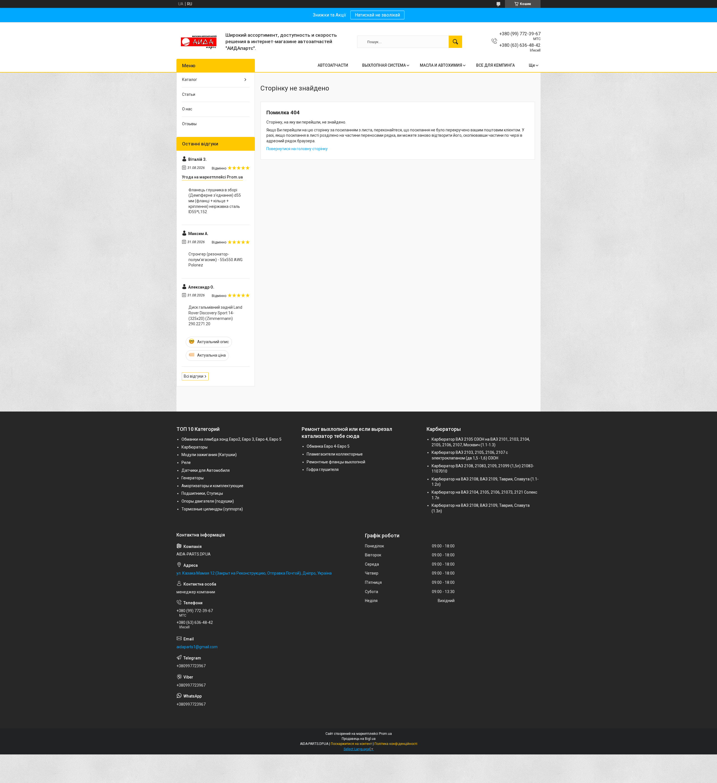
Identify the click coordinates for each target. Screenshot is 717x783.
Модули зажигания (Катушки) (209, 454)
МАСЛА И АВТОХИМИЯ (441, 65)
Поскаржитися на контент (351, 744)
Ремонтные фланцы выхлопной (336, 462)
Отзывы (189, 124)
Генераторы (192, 478)
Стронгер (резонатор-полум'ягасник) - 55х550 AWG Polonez (215, 259)
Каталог (189, 79)
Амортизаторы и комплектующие (212, 486)
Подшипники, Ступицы (202, 493)
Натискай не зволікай (377, 15)
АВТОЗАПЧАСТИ (333, 65)
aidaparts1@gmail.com (197, 647)
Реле (186, 462)
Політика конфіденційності (395, 744)
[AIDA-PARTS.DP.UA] (198, 42)
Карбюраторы (194, 447)
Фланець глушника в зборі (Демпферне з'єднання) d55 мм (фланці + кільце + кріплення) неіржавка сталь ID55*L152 (214, 201)
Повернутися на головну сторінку (297, 149)
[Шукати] (455, 42)
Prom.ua (385, 734)
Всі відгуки (193, 376)
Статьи (188, 94)
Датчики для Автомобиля (205, 470)
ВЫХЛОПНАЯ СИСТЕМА (384, 65)
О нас (187, 109)
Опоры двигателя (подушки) (207, 501)
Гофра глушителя (323, 469)
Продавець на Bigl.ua (359, 739)
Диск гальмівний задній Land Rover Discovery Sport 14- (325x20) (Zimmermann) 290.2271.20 (215, 315)
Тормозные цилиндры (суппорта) (212, 509)
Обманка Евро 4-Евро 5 (328, 446)
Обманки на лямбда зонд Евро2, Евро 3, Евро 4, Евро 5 (231, 439)
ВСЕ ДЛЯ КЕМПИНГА (495, 65)
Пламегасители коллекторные (335, 454)
